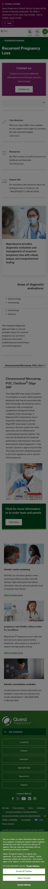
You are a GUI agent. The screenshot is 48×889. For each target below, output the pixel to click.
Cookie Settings (24, 885)
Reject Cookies (24, 878)
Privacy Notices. (33, 866)
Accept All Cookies (24, 871)
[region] (24, 860)
